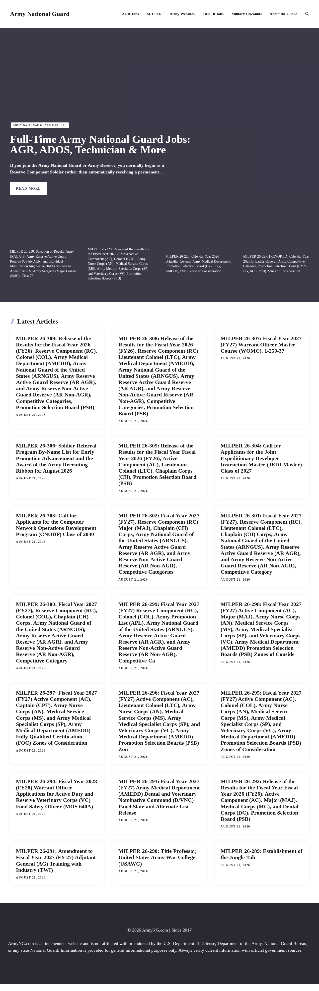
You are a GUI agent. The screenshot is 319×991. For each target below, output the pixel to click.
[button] (305, 14)
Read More (28, 188)
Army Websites (182, 14)
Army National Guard (40, 13)
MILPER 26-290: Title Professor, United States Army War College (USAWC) (157, 857)
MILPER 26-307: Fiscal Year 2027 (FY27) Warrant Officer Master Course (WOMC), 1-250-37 (261, 344)
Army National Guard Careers (40, 125)
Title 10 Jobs (213, 14)
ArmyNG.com (155, 930)
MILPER (154, 14)
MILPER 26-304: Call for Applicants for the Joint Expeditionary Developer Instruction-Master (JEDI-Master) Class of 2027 (261, 458)
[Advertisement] (159, 85)
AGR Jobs (130, 14)
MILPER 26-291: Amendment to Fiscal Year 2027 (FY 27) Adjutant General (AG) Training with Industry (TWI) (56, 860)
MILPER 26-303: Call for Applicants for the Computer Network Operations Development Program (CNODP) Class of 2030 (56, 525)
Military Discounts (247, 14)
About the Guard (283, 14)
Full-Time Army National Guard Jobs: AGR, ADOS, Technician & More (100, 144)
